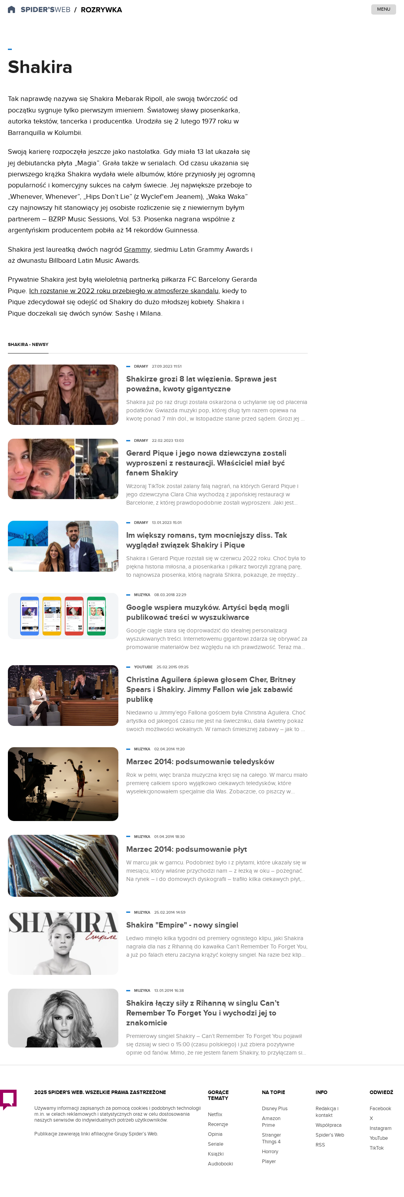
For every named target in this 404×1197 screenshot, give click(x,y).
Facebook (380, 1108)
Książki (216, 1154)
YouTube (379, 1138)
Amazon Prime (271, 1121)
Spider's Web (330, 1135)
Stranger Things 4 (271, 1138)
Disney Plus (275, 1108)
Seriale (215, 1144)
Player (269, 1161)
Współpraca (329, 1125)
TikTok (377, 1148)
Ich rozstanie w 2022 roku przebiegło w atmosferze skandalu (124, 291)
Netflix (215, 1114)
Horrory (270, 1151)
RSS (320, 1145)
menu (383, 9)
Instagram (381, 1128)
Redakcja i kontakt (327, 1111)
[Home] (98, 10)
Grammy (137, 249)
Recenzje (218, 1124)
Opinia (215, 1134)
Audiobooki (220, 1164)
